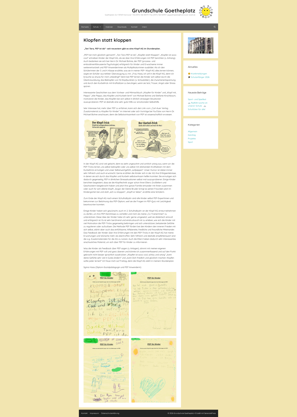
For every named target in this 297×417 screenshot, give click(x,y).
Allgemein (192, 131)
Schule (95, 27)
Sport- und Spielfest (197, 99)
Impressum (94, 413)
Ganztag (192, 135)
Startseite (85, 27)
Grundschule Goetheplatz (163, 10)
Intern (144, 27)
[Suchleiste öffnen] (214, 26)
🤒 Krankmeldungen (197, 73)
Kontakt (134, 27)
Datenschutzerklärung (110, 413)
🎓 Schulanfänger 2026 (198, 77)
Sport (190, 142)
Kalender (109, 27)
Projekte (192, 138)
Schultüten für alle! (196, 109)
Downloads (122, 27)
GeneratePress (210, 413)
